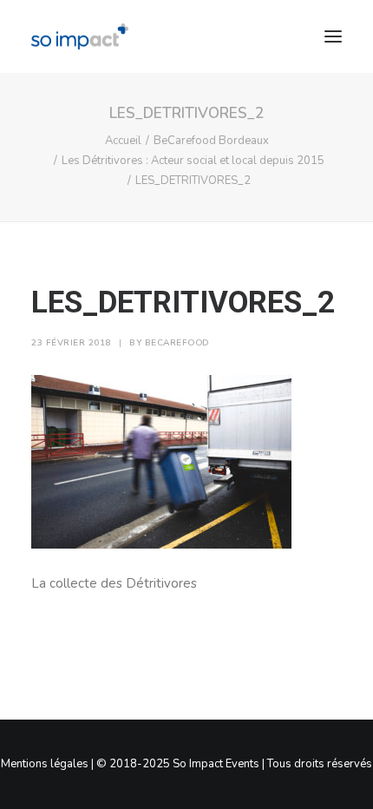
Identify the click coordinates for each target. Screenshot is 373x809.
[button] (333, 36)
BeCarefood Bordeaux (211, 140)
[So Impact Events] (79, 36)
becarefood (177, 343)
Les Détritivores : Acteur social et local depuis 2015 (193, 160)
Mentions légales (44, 764)
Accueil (123, 140)
